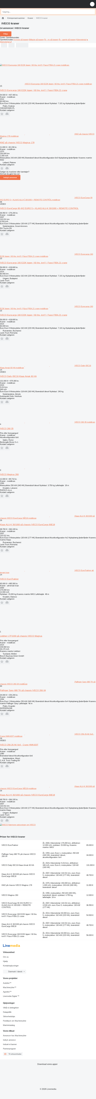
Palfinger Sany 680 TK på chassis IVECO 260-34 (23, 690)
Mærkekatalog (9, 1025)
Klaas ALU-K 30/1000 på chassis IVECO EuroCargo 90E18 (27, 524)
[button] (92, 4)
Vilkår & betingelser (11, 1008)
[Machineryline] (2, 18)
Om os (6, 957)
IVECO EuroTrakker (9, 579)
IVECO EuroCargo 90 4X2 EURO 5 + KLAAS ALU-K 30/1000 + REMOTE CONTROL (39, 208)
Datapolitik (7, 1012)
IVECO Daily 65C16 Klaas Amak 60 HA (18, 376)
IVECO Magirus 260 (9, 474)
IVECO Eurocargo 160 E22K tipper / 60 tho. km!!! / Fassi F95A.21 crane (33, 90)
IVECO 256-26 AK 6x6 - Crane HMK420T (19, 745)
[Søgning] (92, 11)
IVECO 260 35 (6, 428)
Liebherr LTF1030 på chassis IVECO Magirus (21, 636)
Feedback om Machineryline (14, 1021)
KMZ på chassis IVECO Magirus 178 (17, 142)
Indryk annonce (10, 177)
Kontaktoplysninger (11, 966)
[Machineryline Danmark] (17, 4)
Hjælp (5, 961)
